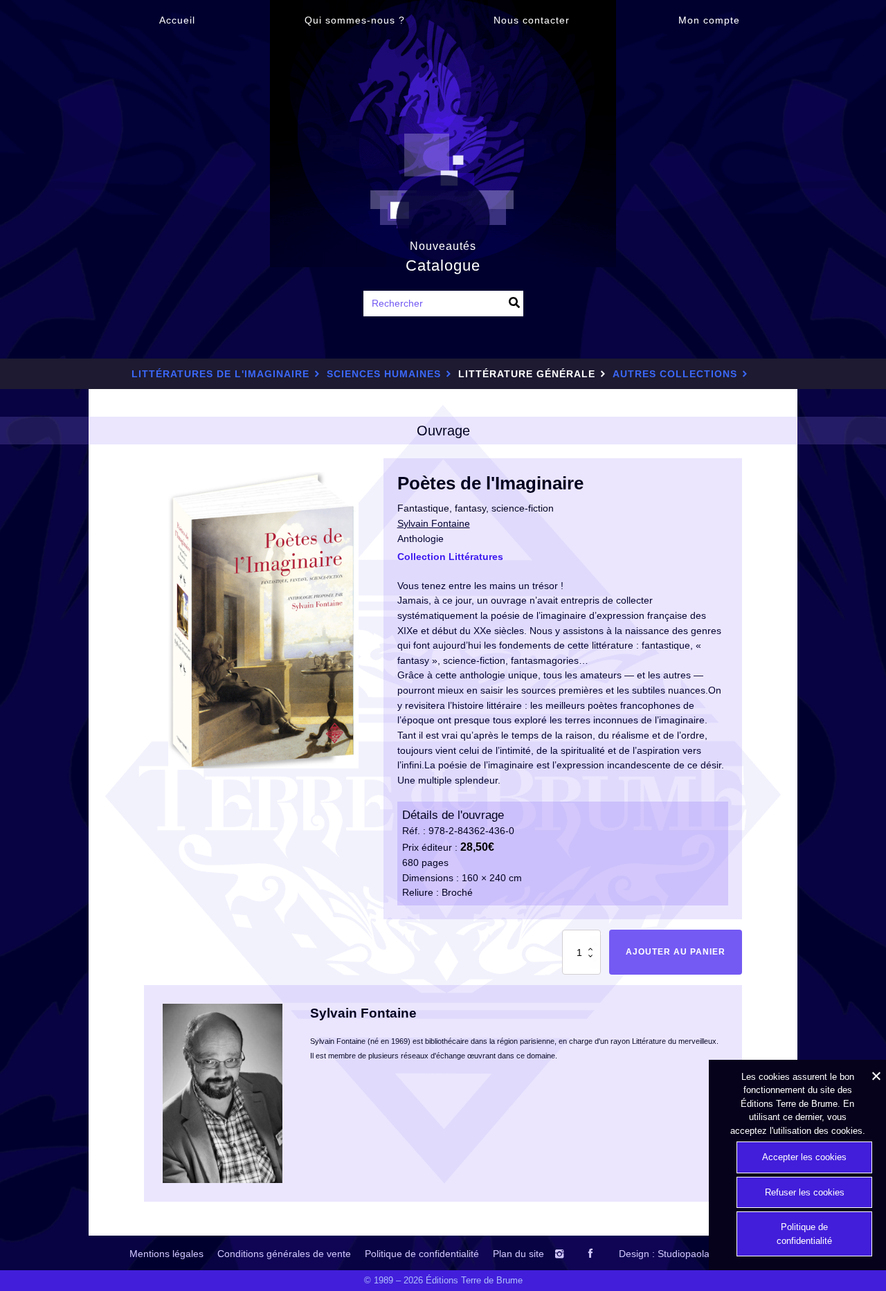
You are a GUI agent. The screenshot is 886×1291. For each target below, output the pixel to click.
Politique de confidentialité (422, 1253)
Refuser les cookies (804, 1192)
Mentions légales (166, 1253)
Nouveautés (443, 246)
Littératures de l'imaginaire (220, 374)
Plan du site (518, 1253)
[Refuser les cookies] (876, 1076)
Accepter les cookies (804, 1157)
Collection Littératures (450, 556)
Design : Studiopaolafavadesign (688, 1253)
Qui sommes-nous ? (355, 20)
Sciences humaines (384, 374)
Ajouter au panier (675, 952)
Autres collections (675, 374)
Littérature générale (526, 374)
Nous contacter (532, 20)
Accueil (177, 20)
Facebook (602, 1253)
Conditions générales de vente (284, 1253)
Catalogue (443, 265)
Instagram (572, 1253)
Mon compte (709, 20)
